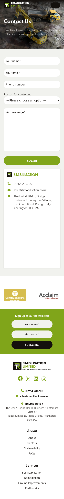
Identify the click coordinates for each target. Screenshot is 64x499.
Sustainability (32, 448)
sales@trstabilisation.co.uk (30, 190)
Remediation (32, 478)
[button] (55, 5)
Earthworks (32, 488)
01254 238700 (23, 184)
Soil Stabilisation (32, 473)
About (32, 438)
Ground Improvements (32, 483)
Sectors (32, 443)
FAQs (32, 453)
